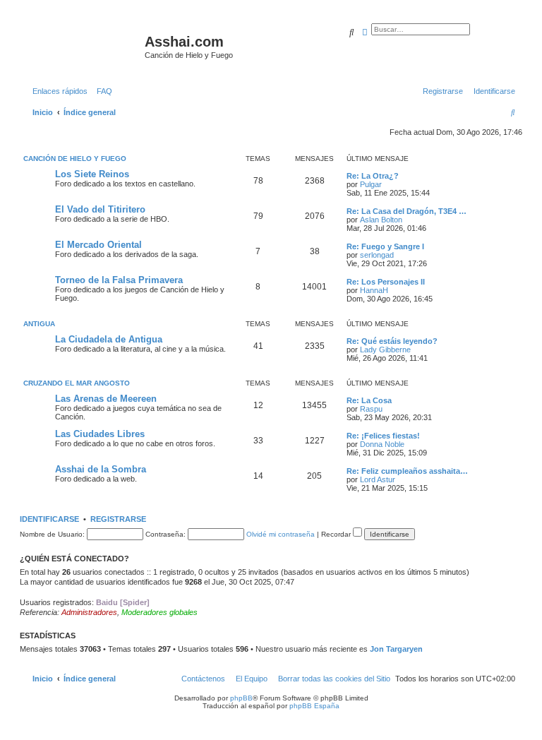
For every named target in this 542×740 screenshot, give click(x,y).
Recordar (337, 534)
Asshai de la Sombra (100, 469)
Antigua (39, 324)
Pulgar (371, 184)
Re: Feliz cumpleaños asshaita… (407, 471)
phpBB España (314, 706)
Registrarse (118, 519)
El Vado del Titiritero (100, 209)
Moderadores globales (159, 612)
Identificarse (49, 519)
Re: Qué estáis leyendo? (392, 341)
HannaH (374, 290)
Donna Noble (382, 444)
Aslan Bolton (381, 219)
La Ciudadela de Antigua (108, 339)
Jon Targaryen (396, 649)
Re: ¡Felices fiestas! (383, 435)
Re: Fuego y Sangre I (385, 246)
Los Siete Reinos (92, 174)
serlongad (377, 255)
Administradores (89, 612)
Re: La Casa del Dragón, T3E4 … (406, 211)
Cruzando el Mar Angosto (76, 383)
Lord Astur (377, 479)
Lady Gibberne (385, 349)
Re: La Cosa (369, 400)
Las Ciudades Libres (100, 434)
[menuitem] (101, 91)
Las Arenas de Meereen (106, 398)
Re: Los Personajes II (386, 282)
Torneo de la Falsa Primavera (119, 280)
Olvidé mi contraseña (280, 534)
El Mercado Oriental (98, 244)
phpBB (241, 698)
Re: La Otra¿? (373, 176)
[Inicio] (84, 45)
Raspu (371, 409)
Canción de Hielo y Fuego (74, 158)
